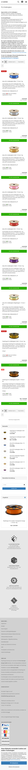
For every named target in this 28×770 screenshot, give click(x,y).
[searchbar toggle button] (18, 2)
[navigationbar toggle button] (26, 2)
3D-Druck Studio (14, 667)
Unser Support (4, 628)
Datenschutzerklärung (15, 759)
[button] (2, 61)
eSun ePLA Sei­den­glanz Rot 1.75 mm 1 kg (12, 229)
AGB (2, 647)
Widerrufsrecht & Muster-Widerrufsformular (10, 634)
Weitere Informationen (14, 767)
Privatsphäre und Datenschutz (7, 649)
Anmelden (14, 488)
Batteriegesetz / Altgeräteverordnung (9, 639)
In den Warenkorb (14, 103)
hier (18, 716)
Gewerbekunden (4, 641)
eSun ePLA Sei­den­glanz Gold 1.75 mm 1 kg (12, 155)
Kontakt (3, 626)
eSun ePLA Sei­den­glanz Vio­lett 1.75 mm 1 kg (13, 266)
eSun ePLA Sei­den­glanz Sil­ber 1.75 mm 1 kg (12, 118)
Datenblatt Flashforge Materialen (19, 52)
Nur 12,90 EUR (14, 525)
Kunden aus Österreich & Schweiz (8, 644)
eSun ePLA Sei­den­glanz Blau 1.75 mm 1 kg (12, 81)
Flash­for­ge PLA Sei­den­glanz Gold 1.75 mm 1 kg (13, 341)
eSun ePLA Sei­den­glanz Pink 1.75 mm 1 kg (12, 192)
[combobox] (12, 61)
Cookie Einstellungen (5, 652)
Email (8, 712)
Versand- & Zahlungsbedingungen (8, 631)
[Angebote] (25, 497)
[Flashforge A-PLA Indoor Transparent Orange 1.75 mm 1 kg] (14, 509)
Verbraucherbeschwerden (7, 636)
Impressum (3, 623)
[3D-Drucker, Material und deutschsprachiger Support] (4, 2)
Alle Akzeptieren (14, 763)
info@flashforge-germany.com (8, 696)
